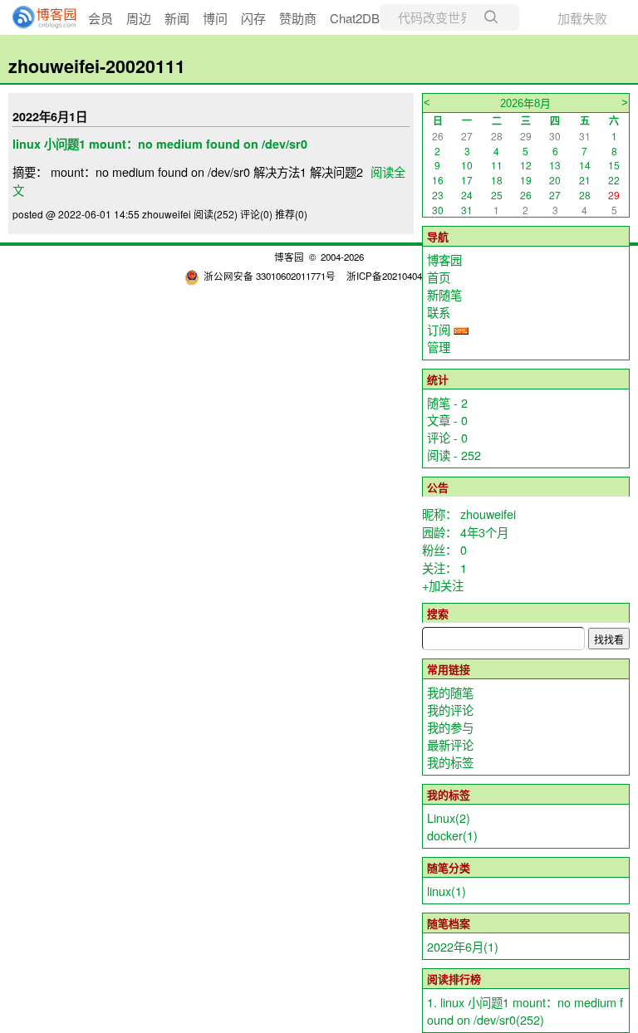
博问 (215, 18)
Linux (448, 817)
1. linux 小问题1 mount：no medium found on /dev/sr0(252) (525, 1010)
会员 (100, 18)
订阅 (438, 329)
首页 (438, 277)
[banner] (37, 17)
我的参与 (450, 727)
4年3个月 (484, 532)
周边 (138, 18)
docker (452, 835)
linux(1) (446, 890)
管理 (438, 346)
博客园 (444, 259)
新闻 (176, 18)
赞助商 (298, 18)
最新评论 (450, 744)
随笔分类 (448, 867)
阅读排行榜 (454, 978)
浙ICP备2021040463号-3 (398, 275)
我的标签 (450, 762)
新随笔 (444, 294)
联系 (438, 312)
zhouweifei (488, 513)
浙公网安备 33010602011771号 (270, 275)
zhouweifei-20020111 (96, 66)
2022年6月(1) (462, 946)
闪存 (253, 18)
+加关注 (443, 585)
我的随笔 (450, 692)
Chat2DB (355, 18)
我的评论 (450, 709)
